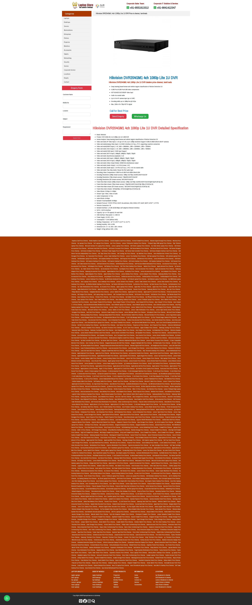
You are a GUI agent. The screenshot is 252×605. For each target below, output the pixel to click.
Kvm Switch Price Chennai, (123, 466)
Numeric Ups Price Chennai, (121, 381)
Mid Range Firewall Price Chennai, (109, 432)
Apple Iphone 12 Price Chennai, (162, 448)
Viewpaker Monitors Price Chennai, (99, 292)
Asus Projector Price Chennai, (158, 397)
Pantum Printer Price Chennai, (86, 468)
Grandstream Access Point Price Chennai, (128, 540)
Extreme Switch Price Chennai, (143, 522)
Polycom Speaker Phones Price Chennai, (103, 486)
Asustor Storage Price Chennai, (81, 514)
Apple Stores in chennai (163, 582)
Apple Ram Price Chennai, (161, 504)
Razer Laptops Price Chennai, (139, 552)
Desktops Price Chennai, (126, 289)
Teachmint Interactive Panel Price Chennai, (150, 560)
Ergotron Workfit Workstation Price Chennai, (149, 420)
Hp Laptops (74, 580)
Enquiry (66, 78)
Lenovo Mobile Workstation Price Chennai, (105, 460)
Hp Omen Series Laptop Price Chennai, (162, 246)
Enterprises (67, 34)
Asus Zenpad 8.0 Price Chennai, (145, 302)
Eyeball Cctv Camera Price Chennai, (119, 499)
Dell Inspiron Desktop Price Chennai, (118, 261)
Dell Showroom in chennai (163, 577)
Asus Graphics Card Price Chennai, (144, 399)
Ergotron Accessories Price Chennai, (138, 445)
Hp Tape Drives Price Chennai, (100, 384)
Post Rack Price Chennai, (159, 333)
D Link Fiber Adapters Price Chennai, (159, 376)
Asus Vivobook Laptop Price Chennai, (111, 394)
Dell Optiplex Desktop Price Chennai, (109, 258)
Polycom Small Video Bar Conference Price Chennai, (130, 486)
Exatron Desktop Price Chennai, (102, 565)
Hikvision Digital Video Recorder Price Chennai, (112, 506)
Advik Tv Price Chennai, (84, 430)
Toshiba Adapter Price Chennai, (169, 276)
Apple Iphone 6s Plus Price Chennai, (141, 366)
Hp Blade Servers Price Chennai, (168, 453)
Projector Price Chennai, (134, 443)
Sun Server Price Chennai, (105, 458)
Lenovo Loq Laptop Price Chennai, (135, 476)
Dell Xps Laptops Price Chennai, (156, 256)
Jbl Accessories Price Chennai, (163, 399)
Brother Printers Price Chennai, (131, 386)
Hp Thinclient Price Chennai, (167, 404)
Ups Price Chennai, (115, 243)
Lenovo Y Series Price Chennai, (171, 381)
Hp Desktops (96, 580)
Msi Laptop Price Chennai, (107, 425)
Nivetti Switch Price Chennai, (106, 560)
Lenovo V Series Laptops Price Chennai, (96, 371)
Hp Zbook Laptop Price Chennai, (107, 478)
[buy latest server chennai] (93, 601)
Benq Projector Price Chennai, (141, 391)
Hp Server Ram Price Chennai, (109, 340)
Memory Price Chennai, (78, 489)
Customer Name (68, 94)
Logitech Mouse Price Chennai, (160, 463)
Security (66, 62)
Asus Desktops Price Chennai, (86, 297)
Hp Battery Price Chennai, (132, 271)
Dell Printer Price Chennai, (124, 478)
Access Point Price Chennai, (142, 473)
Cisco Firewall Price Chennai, (148, 432)
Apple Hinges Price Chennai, (145, 356)
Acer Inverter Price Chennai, (144, 335)
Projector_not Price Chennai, (141, 325)
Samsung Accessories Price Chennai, (95, 271)
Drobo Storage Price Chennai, (163, 519)
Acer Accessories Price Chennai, (145, 269)
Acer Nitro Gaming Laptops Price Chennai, (84, 481)
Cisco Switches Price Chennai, (105, 420)
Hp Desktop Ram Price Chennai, (90, 407)
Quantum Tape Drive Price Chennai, (122, 532)
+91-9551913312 (139, 8)
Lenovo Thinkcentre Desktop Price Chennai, (134, 243)
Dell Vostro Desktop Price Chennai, (138, 261)
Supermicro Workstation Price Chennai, (121, 547)
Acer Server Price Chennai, (124, 325)
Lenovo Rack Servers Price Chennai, (167, 281)
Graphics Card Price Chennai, (80, 241)
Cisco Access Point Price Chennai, (97, 320)
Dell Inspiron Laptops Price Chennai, (152, 440)
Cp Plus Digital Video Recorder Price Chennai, (140, 506)
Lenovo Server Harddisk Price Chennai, (163, 335)
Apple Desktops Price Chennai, (164, 409)
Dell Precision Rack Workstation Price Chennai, (104, 402)
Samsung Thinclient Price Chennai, (91, 537)
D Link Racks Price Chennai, (140, 376)
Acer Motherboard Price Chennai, (86, 335)
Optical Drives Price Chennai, (163, 425)
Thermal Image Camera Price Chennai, (102, 389)
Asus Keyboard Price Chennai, (89, 399)
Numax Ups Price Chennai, (99, 563)
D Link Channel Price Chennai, (120, 455)
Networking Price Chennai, (173, 489)
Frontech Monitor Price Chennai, (99, 545)
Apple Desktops (97, 575)
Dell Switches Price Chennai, (172, 379)
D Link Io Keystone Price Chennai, (122, 376)
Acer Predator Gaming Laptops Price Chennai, (145, 478)
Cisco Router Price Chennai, (99, 361)
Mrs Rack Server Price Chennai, (119, 353)
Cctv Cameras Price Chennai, (168, 496)
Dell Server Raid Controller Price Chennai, (137, 251)
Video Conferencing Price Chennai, (128, 402)
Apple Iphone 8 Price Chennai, (110, 414)
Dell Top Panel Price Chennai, (172, 440)
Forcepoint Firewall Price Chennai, (101, 517)
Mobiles (115, 582)
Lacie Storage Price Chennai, (136, 348)
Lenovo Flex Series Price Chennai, (152, 450)
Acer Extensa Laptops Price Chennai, (106, 481)
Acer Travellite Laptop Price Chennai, (114, 496)
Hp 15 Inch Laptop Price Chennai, (164, 422)
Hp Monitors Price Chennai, (141, 284)
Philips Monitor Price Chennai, (80, 292)
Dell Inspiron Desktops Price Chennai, (96, 261)
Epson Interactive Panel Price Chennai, (126, 560)
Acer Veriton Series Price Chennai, (161, 320)
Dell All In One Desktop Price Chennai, (88, 325)
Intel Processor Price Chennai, (140, 466)
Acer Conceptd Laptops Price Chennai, (169, 478)
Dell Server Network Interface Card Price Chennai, (164, 251)
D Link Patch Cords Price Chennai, (102, 376)
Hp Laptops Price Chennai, (85, 243)
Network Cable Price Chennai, (105, 466)
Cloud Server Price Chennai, (108, 437)
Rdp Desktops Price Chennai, (134, 351)
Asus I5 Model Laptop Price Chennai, (143, 304)
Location (65, 111)
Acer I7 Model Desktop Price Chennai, (110, 407)
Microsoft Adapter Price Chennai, (162, 307)
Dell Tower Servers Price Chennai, (86, 264)
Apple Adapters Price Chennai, (94, 274)
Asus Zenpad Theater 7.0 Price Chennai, (124, 302)
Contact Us (137, 580)
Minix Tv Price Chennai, (139, 389)
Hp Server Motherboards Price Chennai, (147, 453)
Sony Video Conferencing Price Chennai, (134, 555)
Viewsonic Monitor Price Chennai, (81, 422)
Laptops (66, 18)
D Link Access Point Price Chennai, (87, 374)
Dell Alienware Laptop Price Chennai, (87, 258)
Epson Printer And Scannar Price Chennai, (160, 435)
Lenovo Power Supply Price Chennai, (113, 363)
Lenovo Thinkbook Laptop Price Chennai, (113, 476)
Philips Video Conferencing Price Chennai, (134, 524)
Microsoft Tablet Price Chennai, (153, 381)
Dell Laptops (75, 577)
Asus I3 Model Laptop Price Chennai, (122, 304)
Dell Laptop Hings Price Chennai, (103, 294)
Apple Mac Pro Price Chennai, (143, 287)
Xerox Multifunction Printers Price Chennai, (166, 253)
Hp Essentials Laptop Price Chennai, (116, 489)
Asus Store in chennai (162, 584)
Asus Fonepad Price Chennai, (141, 397)
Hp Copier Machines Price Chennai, (99, 443)
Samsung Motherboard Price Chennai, (124, 409)
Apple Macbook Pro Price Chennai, (108, 289)
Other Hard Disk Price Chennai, (159, 466)
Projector (67, 42)
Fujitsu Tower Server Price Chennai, (98, 552)
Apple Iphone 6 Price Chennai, (103, 366)
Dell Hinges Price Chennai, (85, 294)
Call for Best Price (119, 111)
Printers (66, 38)
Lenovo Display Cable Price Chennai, (91, 358)
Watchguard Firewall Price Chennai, (119, 435)
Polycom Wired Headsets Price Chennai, (158, 483)
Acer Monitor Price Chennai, (108, 325)
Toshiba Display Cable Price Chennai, (82, 381)
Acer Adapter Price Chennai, (169, 271)
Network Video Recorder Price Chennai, (123, 504)
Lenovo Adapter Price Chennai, (149, 274)
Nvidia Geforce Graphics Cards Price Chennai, (122, 338)
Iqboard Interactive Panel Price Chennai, (166, 542)
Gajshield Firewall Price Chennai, (121, 517)
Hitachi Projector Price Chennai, (114, 417)
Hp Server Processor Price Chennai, (112, 328)
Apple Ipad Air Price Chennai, (95, 440)
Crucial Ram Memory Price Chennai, (95, 489)
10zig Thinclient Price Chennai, (154, 537)
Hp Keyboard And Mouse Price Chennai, (114, 317)
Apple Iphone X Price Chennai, (149, 414)
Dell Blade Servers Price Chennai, (102, 455)
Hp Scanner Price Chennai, (108, 287)
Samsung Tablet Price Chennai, (122, 458)
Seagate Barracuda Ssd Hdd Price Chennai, (117, 343)
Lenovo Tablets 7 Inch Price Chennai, (119, 307)
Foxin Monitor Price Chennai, (89, 560)
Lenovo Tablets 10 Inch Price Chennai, (119, 310)
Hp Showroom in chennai (163, 575)
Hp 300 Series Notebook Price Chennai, (159, 384)
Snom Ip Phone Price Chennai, (146, 491)
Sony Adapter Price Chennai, (112, 276)
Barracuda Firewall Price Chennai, (81, 517)
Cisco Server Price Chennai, (88, 420)
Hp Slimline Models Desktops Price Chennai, (98, 284)
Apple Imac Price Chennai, (160, 287)
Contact (66, 82)
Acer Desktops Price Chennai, (107, 281)
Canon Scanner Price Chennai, (86, 409)
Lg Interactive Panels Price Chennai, (139, 353)
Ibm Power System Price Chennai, (121, 468)
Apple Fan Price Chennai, (102, 353)
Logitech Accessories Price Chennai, (139, 463)
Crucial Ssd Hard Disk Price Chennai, (155, 489)
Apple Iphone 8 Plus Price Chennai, (130, 414)
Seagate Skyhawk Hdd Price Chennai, (141, 343)
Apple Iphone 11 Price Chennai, (89, 368)
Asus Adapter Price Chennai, (124, 391)
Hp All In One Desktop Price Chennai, (158, 363)
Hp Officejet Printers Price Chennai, (155, 297)
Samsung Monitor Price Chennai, (156, 289)
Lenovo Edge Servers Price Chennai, (136, 483)
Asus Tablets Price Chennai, (169, 299)
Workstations (68, 30)
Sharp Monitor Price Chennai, (158, 547)
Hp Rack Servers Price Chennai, (159, 284)
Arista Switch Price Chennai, (107, 522)
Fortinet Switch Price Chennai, (112, 524)
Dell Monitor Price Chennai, (159, 294)
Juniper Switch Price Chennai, (89, 522)
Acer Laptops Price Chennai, (89, 281)
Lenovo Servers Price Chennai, (125, 281)
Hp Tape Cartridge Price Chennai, (159, 445)
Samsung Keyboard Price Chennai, (145, 409)
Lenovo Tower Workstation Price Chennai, (143, 310)
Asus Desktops (96, 584)
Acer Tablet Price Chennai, (117, 483)
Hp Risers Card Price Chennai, (158, 338)
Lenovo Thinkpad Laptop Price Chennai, (149, 299)
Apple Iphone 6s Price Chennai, (122, 366)
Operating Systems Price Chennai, (165, 491)
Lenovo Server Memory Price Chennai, (156, 348)
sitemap (98, 595)
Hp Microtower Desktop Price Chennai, (141, 455)
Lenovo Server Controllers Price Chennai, (123, 333)
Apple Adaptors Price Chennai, (115, 271)
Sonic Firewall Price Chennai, (166, 432)
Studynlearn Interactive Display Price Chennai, (141, 542)
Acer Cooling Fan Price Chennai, (95, 343)
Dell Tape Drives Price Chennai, (107, 253)
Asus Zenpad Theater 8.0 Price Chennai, (101, 302)
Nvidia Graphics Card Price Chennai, (99, 241)
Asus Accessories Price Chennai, (90, 391)
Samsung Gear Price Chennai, (89, 397)
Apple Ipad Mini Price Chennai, (113, 440)
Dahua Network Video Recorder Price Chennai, (141, 509)
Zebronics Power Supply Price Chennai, (112, 312)
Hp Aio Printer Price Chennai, (139, 435)
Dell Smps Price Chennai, (137, 381)
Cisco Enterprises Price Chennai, (117, 320)
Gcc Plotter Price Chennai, (172, 545)
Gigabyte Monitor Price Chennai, (105, 550)
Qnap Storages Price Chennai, (166, 414)
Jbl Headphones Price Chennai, (159, 345)
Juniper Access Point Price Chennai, (124, 535)
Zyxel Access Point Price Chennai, (145, 535)
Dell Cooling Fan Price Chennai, (126, 253)
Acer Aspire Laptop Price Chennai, (125, 453)
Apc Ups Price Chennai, (173, 289)
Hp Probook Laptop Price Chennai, (137, 279)
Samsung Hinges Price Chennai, (104, 409)
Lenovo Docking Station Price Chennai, (114, 358)
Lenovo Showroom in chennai (164, 580)
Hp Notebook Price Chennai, (160, 455)
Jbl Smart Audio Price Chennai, (162, 343)
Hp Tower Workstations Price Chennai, (88, 287)
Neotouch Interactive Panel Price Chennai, (109, 555)
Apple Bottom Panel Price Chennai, (159, 353)
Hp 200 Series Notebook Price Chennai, (116, 279)
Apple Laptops (75, 575)
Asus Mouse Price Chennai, (106, 399)
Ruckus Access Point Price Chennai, (151, 540)
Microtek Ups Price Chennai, (118, 443)
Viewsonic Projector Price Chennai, (127, 422)
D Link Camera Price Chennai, (168, 443)
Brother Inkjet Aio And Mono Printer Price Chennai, (155, 386)
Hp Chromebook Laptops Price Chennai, (169, 374)
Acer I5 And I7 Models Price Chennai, (121, 322)
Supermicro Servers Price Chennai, (120, 552)
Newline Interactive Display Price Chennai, (124, 529)
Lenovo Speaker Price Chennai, (93, 363)
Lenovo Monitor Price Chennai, (80, 404)
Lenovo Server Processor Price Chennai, (157, 340)
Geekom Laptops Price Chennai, (117, 563)
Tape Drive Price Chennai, (84, 532)
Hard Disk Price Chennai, (93, 312)
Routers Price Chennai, (111, 501)
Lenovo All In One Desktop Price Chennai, (146, 374)
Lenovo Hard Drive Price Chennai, (134, 379)
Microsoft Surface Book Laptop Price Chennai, (165, 460)
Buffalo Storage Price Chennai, (127, 519)
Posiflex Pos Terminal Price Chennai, (82, 453)
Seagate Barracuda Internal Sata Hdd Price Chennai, (114, 345)
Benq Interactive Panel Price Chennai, (88, 527)
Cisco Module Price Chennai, (163, 458)
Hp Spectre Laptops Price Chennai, (107, 374)
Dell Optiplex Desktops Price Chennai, (159, 261)
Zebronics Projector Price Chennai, (135, 496)
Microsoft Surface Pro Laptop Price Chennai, (98, 246)
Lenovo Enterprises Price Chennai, (142, 412)
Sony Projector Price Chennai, (112, 427)
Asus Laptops (75, 584)
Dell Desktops (96, 577)
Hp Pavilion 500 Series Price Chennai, (122, 284)
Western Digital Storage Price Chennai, (161, 241)
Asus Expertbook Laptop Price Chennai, (104, 453)
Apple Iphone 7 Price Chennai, (160, 366)
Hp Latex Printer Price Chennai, (171, 450)
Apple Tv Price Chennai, (106, 368)
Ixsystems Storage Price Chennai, (87, 519)
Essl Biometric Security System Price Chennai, (98, 512)
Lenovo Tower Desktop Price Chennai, (114, 256)
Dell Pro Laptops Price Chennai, (120, 512)
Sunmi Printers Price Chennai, (161, 494)
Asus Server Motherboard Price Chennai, (113, 568)
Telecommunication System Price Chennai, (103, 491)
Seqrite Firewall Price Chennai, (140, 517)
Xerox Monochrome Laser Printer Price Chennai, (137, 417)
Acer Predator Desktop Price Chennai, (133, 407)
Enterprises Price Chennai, (88, 412)
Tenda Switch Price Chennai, (155, 563)
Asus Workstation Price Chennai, (124, 550)
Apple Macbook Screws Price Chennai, (108, 356)
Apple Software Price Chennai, (149, 328)
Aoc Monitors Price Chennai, (155, 389)
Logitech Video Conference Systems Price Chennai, (86, 394)
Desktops (67, 22)
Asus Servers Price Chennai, (93, 568)
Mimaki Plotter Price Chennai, (137, 545)
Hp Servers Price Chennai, (112, 471)
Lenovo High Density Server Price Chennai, (168, 310)
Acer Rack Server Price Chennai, (90, 437)
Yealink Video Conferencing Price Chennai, (168, 532)
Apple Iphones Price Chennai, (165, 266)
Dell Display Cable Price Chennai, (103, 381)
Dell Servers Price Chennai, (128, 471)
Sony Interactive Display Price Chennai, (148, 529)
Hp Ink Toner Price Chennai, (131, 328)
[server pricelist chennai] (89, 601)
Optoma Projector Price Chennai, (139, 499)
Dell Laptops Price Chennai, (101, 243)
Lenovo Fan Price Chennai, (134, 358)
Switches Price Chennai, (127, 494)
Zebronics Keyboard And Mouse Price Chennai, (132, 340)
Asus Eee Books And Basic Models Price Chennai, (97, 304)
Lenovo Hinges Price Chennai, (151, 358)
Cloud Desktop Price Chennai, (150, 443)
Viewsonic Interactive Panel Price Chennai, (161, 527)
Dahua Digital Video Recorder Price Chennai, (167, 506)
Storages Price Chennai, (79, 312)
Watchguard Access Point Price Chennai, (142, 558)
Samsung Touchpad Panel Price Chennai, (102, 330)
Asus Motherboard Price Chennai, (124, 399)
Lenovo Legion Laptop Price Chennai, (111, 450)
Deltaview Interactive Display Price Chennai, (89, 542)
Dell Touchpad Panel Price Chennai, (123, 294)
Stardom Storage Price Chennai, (140, 430)
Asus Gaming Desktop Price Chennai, (126, 299)
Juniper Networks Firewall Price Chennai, (168, 514)
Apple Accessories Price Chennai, (165, 269)
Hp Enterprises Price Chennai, (105, 412)
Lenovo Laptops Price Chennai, (121, 246)
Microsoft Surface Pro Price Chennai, (155, 315)
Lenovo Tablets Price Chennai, (118, 292)
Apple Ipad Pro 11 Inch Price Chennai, (124, 368)
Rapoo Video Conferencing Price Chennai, (112, 527)
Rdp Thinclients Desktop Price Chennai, (154, 351)
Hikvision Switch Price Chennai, (167, 501)
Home (136, 575)
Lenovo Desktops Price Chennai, (95, 279)
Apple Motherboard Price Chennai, (87, 356)
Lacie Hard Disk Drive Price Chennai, (125, 420)
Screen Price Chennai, (157, 417)
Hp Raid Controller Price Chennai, (90, 340)
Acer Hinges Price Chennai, (144, 330)
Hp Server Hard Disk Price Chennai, (98, 338)
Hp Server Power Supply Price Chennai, (143, 458)
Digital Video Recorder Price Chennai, (101, 504)
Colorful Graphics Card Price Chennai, (120, 241)
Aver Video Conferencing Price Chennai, (100, 529)
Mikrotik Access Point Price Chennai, (82, 540)
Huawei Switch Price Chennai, (125, 522)
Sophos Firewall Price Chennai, (103, 558)
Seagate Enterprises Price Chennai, (125, 425)
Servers (66, 26)
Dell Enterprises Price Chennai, (123, 412)
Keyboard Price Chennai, (143, 338)
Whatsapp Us (140, 116)
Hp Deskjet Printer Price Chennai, (135, 297)
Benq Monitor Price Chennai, (172, 402)
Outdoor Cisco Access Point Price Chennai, (139, 320)
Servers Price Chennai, (140, 289)
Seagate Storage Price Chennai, (158, 517)
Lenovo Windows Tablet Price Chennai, (135, 312)
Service (66, 66)
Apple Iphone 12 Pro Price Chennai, (119, 463)
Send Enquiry (118, 116)
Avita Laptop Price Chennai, (103, 468)
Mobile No (66, 103)
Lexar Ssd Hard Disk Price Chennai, (91, 351)
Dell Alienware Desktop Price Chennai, (157, 476)
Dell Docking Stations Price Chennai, (100, 473)
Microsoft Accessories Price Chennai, (95, 386)
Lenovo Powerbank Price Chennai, (154, 379)
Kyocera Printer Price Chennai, (171, 486)
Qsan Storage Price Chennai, (95, 524)
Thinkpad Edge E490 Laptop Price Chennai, (160, 243)
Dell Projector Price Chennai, (128, 258)
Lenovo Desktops (97, 582)
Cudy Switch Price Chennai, (85, 565)
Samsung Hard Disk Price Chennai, (147, 501)
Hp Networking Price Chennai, (160, 330)
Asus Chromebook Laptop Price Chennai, (141, 565)
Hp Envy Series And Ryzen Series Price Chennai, (94, 448)
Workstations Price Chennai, (98, 445)
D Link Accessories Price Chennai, (117, 371)
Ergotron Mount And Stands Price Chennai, (104, 422)
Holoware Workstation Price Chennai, (142, 468)
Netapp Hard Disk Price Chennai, (98, 463)
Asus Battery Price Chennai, (108, 391)
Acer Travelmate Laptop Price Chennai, (119, 448)
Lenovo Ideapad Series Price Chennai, (91, 317)
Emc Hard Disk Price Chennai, (89, 458)
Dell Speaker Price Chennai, (143, 333)
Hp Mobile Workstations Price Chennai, (137, 384)
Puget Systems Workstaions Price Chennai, (147, 550)
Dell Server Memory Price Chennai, (140, 248)
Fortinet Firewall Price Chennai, (140, 241)
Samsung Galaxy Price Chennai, (89, 315)
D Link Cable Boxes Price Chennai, (81, 376)
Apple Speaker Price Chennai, (128, 356)
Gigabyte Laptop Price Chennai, (87, 555)
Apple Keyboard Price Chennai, (86, 353)
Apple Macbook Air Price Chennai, (87, 289)
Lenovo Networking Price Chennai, (149, 427)
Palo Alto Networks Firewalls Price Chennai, (122, 514)
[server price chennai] (85, 601)
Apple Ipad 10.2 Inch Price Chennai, (81, 384)
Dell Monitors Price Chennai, (145, 258)
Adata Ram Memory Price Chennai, (94, 501)
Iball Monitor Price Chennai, (142, 547)
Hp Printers (116, 577)
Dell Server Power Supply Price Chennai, (113, 251)
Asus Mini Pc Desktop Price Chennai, (164, 565)
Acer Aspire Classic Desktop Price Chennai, (157, 481)
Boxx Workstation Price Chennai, (86, 550)
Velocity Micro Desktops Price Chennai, (159, 552)
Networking (67, 58)
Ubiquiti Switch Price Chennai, (155, 512)
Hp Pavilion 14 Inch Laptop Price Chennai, (148, 368)
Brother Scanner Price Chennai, (123, 389)
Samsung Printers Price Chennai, (99, 307)
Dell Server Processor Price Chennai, (119, 248)
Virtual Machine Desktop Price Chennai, (119, 430)
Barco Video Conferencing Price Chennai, (136, 527)
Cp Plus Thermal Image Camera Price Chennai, (164, 317)
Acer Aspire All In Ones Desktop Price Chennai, (131, 481)
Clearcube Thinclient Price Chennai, (112, 537)
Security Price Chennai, (152, 496)
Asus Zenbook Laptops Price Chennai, (164, 304)
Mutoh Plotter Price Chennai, (80, 547)
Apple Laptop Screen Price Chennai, (118, 361)
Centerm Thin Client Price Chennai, (134, 537)
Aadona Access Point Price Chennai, (157, 524)
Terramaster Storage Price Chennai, (107, 519)
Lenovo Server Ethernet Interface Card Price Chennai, (96, 333)
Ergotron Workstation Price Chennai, (117, 445)
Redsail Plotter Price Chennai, (163, 558)
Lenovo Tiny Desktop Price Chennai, (136, 256)
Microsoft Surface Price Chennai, (97, 310)
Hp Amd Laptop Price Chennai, (126, 374)
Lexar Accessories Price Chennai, (117, 348)
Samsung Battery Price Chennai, (167, 274)
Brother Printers (118, 580)
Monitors (67, 46)
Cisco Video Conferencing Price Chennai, (144, 532)
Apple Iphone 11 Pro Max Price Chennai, (122, 404)
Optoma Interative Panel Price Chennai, (161, 499)
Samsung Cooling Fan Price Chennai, (169, 328)
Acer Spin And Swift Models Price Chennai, (144, 322)
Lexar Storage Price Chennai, (80, 443)
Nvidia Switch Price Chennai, (172, 512)
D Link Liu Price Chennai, (91, 379)
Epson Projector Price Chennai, (95, 417)
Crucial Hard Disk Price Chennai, (144, 504)
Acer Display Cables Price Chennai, (125, 330)
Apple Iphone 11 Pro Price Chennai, (100, 404)
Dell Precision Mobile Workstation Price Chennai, (148, 264)
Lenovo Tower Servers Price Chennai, (146, 281)
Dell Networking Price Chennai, (130, 427)
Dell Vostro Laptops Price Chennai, (140, 246)
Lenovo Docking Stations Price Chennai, (122, 473)
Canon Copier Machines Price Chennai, (167, 471)
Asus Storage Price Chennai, (145, 422)
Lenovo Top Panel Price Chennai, (163, 356)
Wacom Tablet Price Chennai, (126, 460)
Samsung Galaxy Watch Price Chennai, (110, 315)
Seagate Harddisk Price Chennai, (145, 425)
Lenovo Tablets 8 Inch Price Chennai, (141, 307)
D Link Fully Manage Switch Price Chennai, (138, 317)
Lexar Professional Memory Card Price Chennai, (94, 348)
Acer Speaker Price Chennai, (105, 335)
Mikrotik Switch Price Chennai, (100, 514)
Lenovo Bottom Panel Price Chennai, (157, 361)
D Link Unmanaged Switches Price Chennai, (140, 371)
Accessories (67, 50)
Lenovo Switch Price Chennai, (91, 450)
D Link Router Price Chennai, (161, 371)
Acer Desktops (96, 587)
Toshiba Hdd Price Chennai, (138, 512)
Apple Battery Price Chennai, (112, 274)
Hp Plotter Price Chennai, (88, 366)
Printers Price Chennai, (102, 297)
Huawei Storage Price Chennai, (122, 558)
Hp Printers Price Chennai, (117, 297)
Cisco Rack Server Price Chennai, (93, 427)
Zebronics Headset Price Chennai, (91, 328)
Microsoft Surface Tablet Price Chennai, (133, 315)
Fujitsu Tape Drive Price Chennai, (102, 532)
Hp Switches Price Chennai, (145, 253)
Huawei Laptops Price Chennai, (156, 555)
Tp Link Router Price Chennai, (127, 501)
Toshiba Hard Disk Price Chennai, (171, 420)
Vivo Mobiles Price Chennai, (172, 391)
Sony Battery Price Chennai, (95, 276)
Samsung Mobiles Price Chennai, (161, 394)
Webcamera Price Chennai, (143, 460)
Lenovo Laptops (76, 582)
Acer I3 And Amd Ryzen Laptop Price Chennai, (97, 322)
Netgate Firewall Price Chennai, (137, 563)
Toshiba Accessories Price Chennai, (131, 276)
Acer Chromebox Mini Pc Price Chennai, (97, 483)
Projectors (116, 575)
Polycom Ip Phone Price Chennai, (81, 563)
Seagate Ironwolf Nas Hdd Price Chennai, (113, 351)
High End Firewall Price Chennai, (90, 432)
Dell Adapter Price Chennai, (95, 266)
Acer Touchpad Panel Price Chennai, (124, 335)
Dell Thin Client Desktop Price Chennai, (131, 266)
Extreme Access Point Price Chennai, (103, 535)
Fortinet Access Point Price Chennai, (104, 540)
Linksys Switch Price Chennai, (85, 558)
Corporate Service (69, 70)
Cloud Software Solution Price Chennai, (146, 437)
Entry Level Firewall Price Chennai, (130, 432)
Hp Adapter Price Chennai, (127, 269)
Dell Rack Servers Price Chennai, (106, 264)
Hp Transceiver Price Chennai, (94, 256)
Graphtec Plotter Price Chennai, (156, 545)
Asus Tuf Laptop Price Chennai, (121, 565)
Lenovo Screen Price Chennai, (137, 361)
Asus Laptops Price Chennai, (85, 299)
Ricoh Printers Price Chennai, (92, 476)
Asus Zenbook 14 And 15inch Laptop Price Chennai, (137, 394)
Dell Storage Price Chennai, (99, 430)
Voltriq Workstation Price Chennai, (119, 545)
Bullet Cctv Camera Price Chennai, (98, 499)
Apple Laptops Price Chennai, (125, 287)
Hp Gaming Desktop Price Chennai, (87, 478)
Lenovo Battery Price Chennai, (130, 274)
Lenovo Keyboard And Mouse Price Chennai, (111, 379)
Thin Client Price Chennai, (163, 535)
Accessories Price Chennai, (170, 264)
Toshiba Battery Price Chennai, (150, 276)
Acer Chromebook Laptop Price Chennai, (142, 448)
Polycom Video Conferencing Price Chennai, (151, 402)
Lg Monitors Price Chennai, (114, 386)
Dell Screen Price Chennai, (142, 294)
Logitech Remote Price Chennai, (87, 466)
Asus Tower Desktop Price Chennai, (105, 299)
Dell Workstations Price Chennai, (125, 264)
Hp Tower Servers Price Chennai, (90, 269)
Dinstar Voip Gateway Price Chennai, (126, 491)
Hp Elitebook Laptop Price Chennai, (158, 279)
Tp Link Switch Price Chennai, (143, 494)
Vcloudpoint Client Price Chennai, (156, 312)
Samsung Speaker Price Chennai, (99, 435)
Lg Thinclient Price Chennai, (172, 537)
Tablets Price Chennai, (149, 266)
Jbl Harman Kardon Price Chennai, (90, 345)
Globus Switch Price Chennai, (172, 560)
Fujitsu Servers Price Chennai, (167, 550)
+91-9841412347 (166, 8)
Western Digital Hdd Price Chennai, (140, 345)
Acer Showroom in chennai (163, 587)
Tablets (66, 54)
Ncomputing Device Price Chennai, (132, 450)
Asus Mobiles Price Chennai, (106, 397)
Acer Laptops (75, 587)
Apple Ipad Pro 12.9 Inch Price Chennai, (155, 292)
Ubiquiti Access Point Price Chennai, (82, 535)
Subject (65, 119)
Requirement (66, 127)
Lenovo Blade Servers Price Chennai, (155, 407)
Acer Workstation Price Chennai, (162, 468)
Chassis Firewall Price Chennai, (159, 430)
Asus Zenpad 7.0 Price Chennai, (164, 302)
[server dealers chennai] (80, 601)
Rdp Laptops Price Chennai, (169, 358)
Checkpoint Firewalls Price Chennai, (146, 514)
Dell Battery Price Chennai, (112, 266)
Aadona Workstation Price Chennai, (99, 547)
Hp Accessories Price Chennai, (110, 269)
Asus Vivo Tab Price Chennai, (123, 397)
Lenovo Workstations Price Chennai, (164, 258)
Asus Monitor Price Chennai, (118, 384)
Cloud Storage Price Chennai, (125, 437)
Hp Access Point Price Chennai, (169, 368)
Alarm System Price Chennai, (163, 509)
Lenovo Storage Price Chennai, (93, 414)
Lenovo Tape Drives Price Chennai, (163, 412)
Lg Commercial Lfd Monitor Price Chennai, (135, 363)
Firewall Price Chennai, (165, 427)
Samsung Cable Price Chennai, (81, 330)
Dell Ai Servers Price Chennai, (154, 486)
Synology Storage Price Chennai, (131, 440)
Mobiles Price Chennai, (157, 391)
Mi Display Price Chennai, (84, 460)
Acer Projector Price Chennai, (158, 325)
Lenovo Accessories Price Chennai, (150, 271)
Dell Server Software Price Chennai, (91, 251)
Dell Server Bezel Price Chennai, (159, 248)
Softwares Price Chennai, (98, 494)
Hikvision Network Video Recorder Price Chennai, (85, 509)
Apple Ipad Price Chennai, (135, 292)
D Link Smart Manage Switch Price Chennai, (146, 404)
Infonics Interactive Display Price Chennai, (115, 542)
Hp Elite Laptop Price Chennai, (135, 489)
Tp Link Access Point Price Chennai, (161, 473)
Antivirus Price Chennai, (113, 494)
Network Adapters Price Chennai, (81, 491)
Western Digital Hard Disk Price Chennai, (92, 496)
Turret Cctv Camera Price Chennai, (88, 506)
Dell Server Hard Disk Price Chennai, (98, 248)
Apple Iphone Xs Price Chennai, (168, 437)
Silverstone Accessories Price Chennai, (92, 471)
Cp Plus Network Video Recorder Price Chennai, (113, 509)
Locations (67, 74)
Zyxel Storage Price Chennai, (145, 519)
